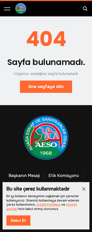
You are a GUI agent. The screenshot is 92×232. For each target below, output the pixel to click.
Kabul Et (18, 220)
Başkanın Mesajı (24, 175)
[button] (7, 9)
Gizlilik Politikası (49, 205)
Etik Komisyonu (64, 175)
